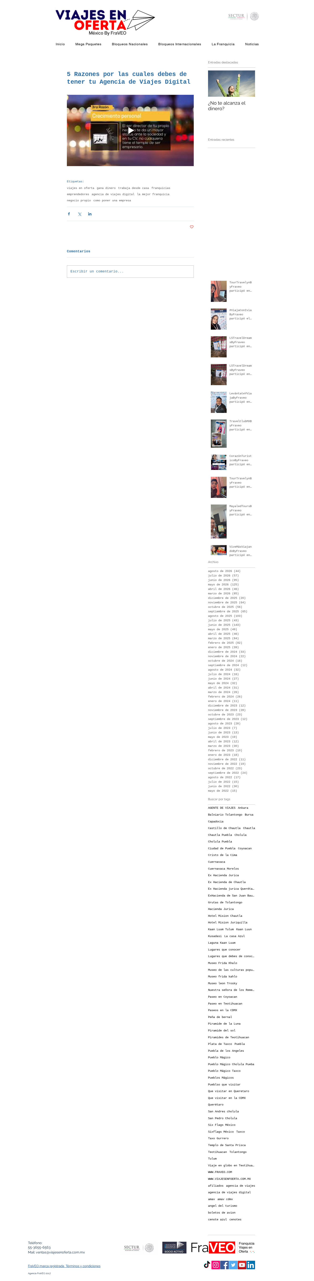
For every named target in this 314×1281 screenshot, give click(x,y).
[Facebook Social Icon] (224, 1265)
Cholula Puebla (220, 841)
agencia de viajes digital (113, 194)
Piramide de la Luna (224, 1023)
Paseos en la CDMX (222, 1010)
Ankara (243, 808)
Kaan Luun (244, 929)
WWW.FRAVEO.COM (220, 1172)
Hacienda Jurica (221, 909)
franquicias (160, 188)
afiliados (215, 1185)
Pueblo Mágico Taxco (224, 1071)
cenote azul (217, 1219)
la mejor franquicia (153, 194)
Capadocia (215, 821)
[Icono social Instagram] (215, 1265)
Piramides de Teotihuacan (228, 1037)
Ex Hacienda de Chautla (227, 882)
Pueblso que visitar (224, 1084)
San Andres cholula (223, 1111)
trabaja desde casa (133, 188)
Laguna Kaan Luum (221, 943)
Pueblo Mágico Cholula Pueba (231, 1064)
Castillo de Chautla (224, 828)
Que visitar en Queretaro (228, 1091)
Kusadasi (215, 936)
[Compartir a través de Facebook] (69, 214)
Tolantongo (238, 1152)
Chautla (249, 828)
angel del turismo (222, 1206)
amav (211, 1199)
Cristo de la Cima (222, 855)
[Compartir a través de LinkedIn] (90, 214)
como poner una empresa (112, 200)
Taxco (240, 1131)
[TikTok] (207, 1265)
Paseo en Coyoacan (222, 997)
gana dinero (106, 188)
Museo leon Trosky (222, 983)
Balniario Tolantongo (225, 814)
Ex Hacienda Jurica (223, 875)
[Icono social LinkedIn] (251, 1265)
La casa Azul (234, 936)
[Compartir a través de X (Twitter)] (79, 214)
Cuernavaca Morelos (223, 868)
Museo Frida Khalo (222, 963)
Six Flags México (221, 1125)
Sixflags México (221, 1131)
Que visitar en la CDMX (227, 1098)
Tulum (212, 1158)
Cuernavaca (216, 862)
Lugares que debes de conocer (231, 956)
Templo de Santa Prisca (227, 1145)
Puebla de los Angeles (226, 1051)
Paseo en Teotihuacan (225, 1003)
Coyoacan (245, 848)
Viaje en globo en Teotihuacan (231, 1165)
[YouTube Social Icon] (242, 1265)
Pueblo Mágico (219, 1057)
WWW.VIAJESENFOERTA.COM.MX (229, 1179)
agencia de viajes (240, 1185)
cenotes (235, 1219)
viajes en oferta (80, 188)
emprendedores (78, 194)
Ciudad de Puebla (221, 848)
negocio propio (79, 200)
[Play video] (130, 130)
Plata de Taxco (220, 1044)
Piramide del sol (221, 1030)
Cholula (241, 835)
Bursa (249, 814)
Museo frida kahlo (222, 976)
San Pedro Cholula (222, 1118)
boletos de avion (221, 1212)
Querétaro (215, 1104)
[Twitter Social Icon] (233, 1265)
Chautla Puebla (220, 835)
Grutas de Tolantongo (225, 902)
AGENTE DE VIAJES (221, 808)
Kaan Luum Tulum (221, 929)
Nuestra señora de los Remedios (231, 990)
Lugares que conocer (224, 949)
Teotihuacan (217, 1152)
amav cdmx (225, 1199)
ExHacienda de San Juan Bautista (231, 895)
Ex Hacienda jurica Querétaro (231, 889)
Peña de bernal (220, 1017)
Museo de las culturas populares (231, 970)
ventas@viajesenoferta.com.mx (60, 1252)
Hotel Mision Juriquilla (227, 922)
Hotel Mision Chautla (225, 916)
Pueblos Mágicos (221, 1077)
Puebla (240, 1044)
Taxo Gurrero (218, 1138)
